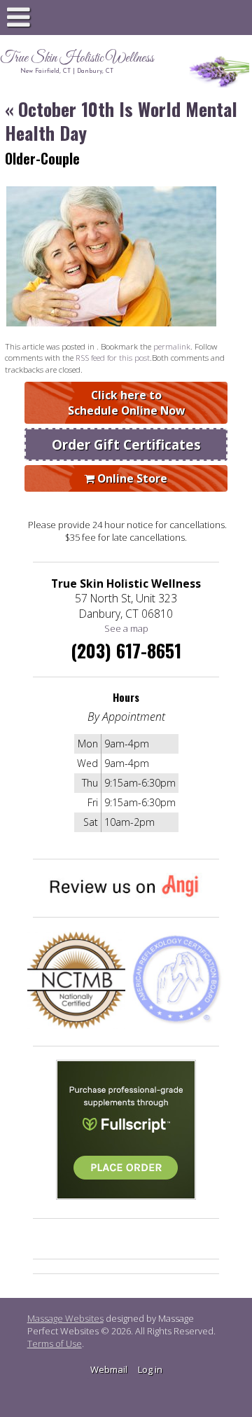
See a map (126, 628)
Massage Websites (65, 1318)
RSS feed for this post (113, 357)
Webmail (108, 1369)
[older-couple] (111, 323)
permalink (171, 346)
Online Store (130, 478)
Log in (150, 1369)
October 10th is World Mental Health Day (121, 120)
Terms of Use (54, 1343)
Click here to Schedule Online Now (126, 402)
